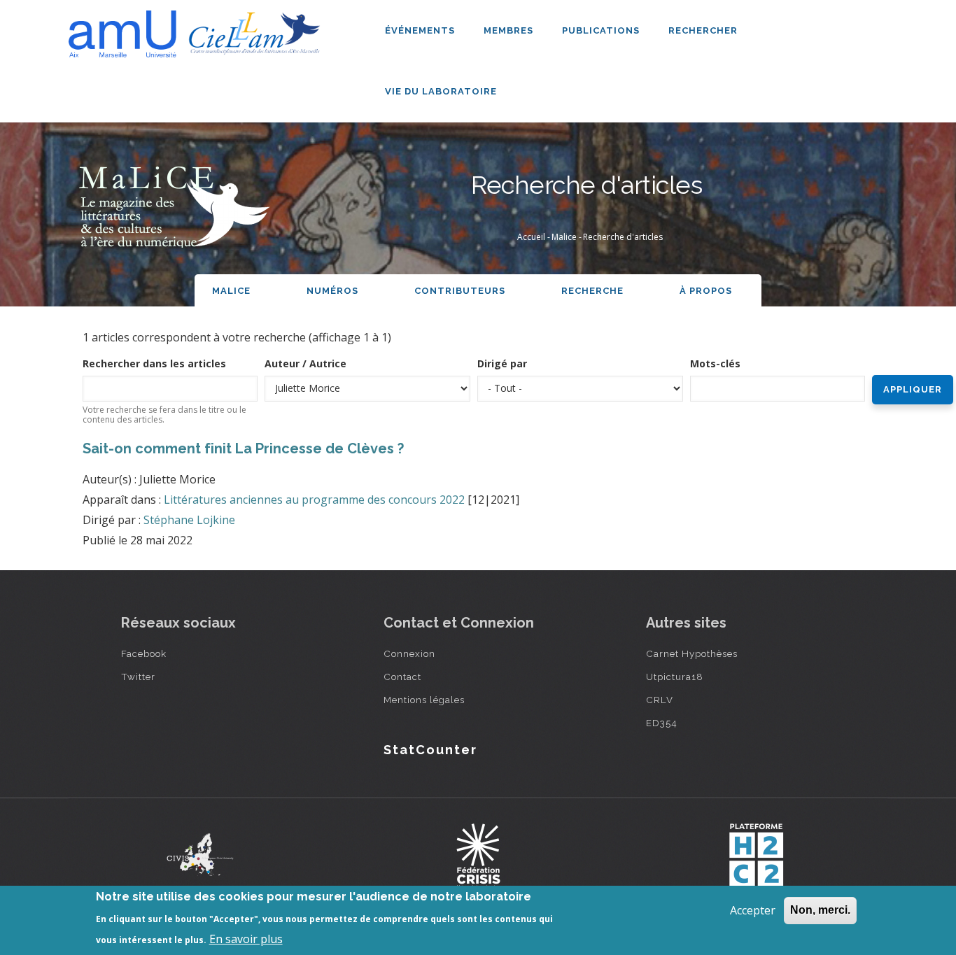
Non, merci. (820, 910)
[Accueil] (198, 28)
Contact (402, 676)
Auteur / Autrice (305, 363)
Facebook (144, 653)
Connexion (409, 653)
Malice (564, 237)
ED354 (661, 722)
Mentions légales (424, 699)
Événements (421, 30)
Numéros (332, 290)
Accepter (752, 910)
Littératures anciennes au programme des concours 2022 (314, 499)
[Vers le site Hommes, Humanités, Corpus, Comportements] (755, 855)
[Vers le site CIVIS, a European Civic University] (200, 854)
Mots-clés (715, 363)
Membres (510, 30)
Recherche (592, 290)
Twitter (138, 676)
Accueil (531, 237)
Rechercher (703, 30)
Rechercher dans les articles (154, 363)
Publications (602, 30)
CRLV (659, 699)
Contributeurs (459, 290)
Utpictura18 (674, 676)
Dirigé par (502, 363)
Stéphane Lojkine (189, 520)
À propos (707, 290)
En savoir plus (246, 938)
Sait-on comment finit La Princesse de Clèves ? (243, 448)
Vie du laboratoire (442, 91)
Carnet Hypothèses (692, 653)
